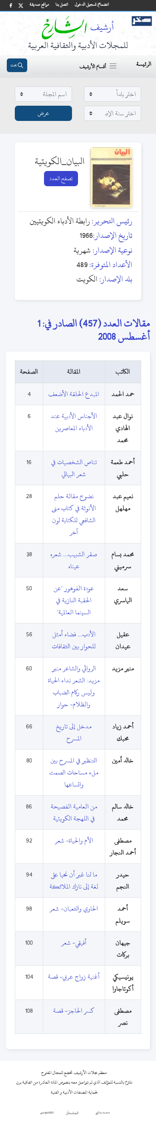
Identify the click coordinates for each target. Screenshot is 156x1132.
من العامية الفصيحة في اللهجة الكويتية (74, 812)
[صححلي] (102, 1115)
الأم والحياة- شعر (74, 840)
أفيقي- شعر (73, 943)
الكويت (87, 278)
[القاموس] (47, 1115)
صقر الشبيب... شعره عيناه (73, 560)
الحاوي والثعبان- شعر (74, 909)
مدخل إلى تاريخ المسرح (74, 732)
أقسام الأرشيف (93, 66)
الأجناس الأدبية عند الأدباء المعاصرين (74, 422)
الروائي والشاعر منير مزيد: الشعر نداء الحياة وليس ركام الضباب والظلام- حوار (74, 686)
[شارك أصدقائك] (11, 5)
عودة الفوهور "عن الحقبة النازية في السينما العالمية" (74, 600)
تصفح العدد (61, 178)
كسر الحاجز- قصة (73, 1011)
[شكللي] (72, 1115)
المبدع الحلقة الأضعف (73, 394)
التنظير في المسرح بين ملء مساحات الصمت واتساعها (73, 772)
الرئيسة (143, 63)
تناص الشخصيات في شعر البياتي (74, 468)
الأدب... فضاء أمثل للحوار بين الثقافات (74, 640)
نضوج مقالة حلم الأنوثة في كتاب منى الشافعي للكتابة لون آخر (74, 514)
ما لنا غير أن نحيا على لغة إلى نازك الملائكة (74, 881)
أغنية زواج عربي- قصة (74, 977)
